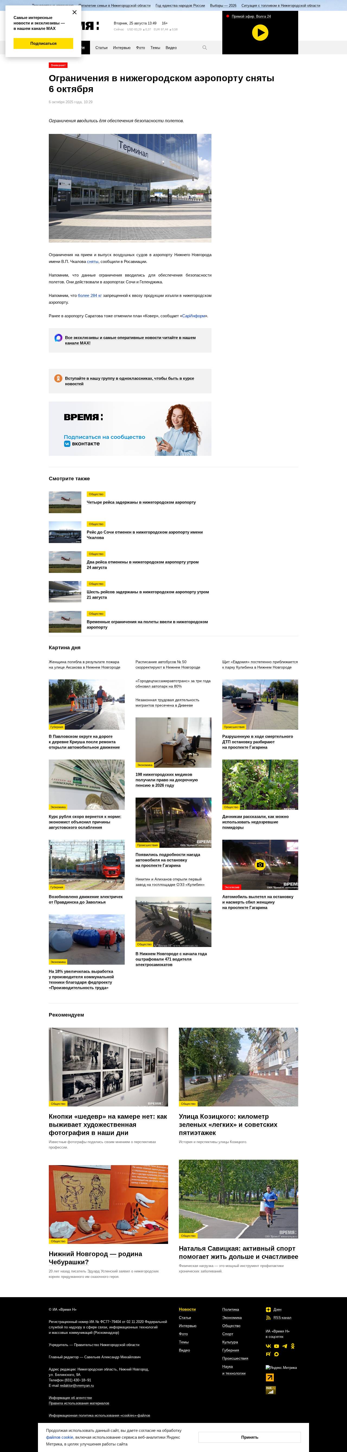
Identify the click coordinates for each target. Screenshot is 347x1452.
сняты (92, 261)
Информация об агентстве (70, 1398)
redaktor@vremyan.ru (77, 1386)
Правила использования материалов (79, 1403)
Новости (187, 1309)
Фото (183, 1334)
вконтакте (268, 1346)
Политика (230, 1309)
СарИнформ (193, 315)
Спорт (227, 1334)
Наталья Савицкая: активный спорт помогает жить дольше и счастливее (238, 1247)
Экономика (232, 1317)
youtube (276, 1346)
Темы (184, 1342)
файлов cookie (59, 1437)
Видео (184, 1350)
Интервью (188, 1326)
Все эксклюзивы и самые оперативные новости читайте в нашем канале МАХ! (130, 340)
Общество (231, 1326)
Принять (249, 1437)
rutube (268, 1354)
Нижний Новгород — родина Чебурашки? (95, 1253)
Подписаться (43, 43)
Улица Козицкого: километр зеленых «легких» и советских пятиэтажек (228, 1119)
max (276, 1354)
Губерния (230, 1350)
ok (292, 1346)
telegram (284, 1346)
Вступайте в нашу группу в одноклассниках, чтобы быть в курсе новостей (129, 381)
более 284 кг (89, 295)
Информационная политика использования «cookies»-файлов (99, 1415)
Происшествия (235, 1358)
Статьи (185, 1317)
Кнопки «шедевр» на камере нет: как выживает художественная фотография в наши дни (108, 1119)
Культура (230, 1342)
